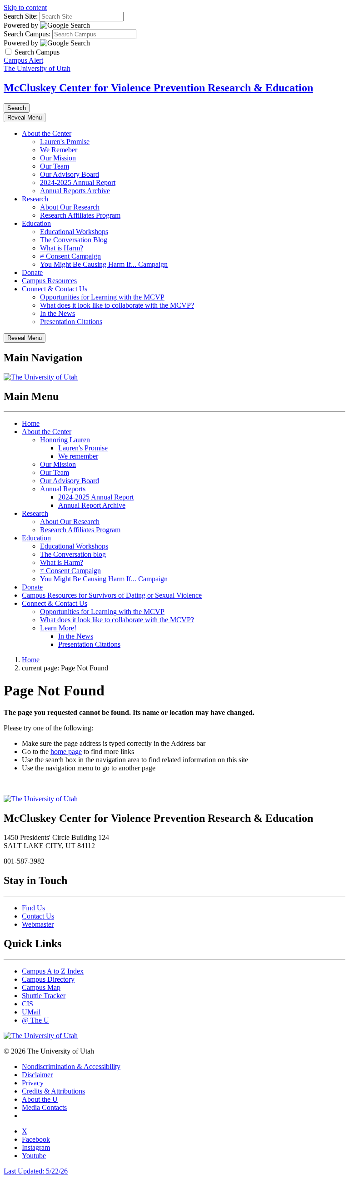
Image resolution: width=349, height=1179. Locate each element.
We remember (78, 456)
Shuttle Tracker (43, 995)
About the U (40, 1099)
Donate (32, 272)
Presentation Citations (71, 321)
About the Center (46, 133)
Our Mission (58, 158)
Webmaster (38, 924)
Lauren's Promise (65, 141)
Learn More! (58, 628)
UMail (31, 1012)
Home (31, 423)
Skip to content (25, 7)
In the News (57, 313)
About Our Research (70, 207)
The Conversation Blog (73, 240)
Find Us (33, 908)
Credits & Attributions (53, 1091)
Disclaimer (37, 1075)
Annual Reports (62, 489)
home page (66, 751)
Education (36, 223)
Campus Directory (48, 979)
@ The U (35, 1020)
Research (35, 199)
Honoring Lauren (65, 440)
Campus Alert (23, 60)
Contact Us (38, 916)
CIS (27, 1004)
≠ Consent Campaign (70, 256)
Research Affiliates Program (80, 215)
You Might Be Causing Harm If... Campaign (104, 264)
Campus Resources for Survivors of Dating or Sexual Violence (112, 595)
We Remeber (58, 150)
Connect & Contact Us (54, 289)
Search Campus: (27, 34)
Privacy (33, 1083)
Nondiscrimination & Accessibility (71, 1066)
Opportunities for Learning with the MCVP (102, 297)
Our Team (54, 166)
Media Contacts (44, 1107)
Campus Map (41, 987)
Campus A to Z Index (53, 971)
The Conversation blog (73, 554)
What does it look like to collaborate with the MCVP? (117, 305)
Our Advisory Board (69, 174)
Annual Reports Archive (75, 191)
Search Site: (21, 16)
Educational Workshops (74, 231)
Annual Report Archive (91, 505)
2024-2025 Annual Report (77, 182)
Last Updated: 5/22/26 (36, 1171)
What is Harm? (61, 248)
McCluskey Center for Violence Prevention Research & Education (158, 88)
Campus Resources (49, 281)
